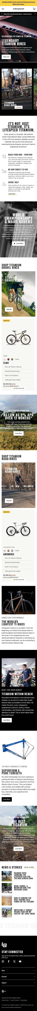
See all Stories (29, 867)
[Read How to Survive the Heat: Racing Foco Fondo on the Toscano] (18, 900)
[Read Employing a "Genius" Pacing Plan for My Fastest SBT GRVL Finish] (18, 912)
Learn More (6, 57)
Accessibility (24, 1000)
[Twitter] (14, 961)
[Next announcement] (35, 14)
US (5, 991)
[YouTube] (20, 961)
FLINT (6, 363)
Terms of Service (15, 1000)
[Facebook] (8, 961)
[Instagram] (3, 961)
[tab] (17, 60)
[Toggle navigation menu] (3, 8)
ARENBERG (8, 554)
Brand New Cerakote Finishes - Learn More (18, 14)
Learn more (11, 194)
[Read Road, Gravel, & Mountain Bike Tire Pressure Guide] (18, 888)
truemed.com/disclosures (15, 1007)
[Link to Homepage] (18, 944)
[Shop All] (18, 294)
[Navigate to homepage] (18, 8)
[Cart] (34, 9)
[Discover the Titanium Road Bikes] (17, 89)
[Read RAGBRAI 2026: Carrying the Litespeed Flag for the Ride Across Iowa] (18, 876)
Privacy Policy (5, 1000)
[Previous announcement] (2, 14)
